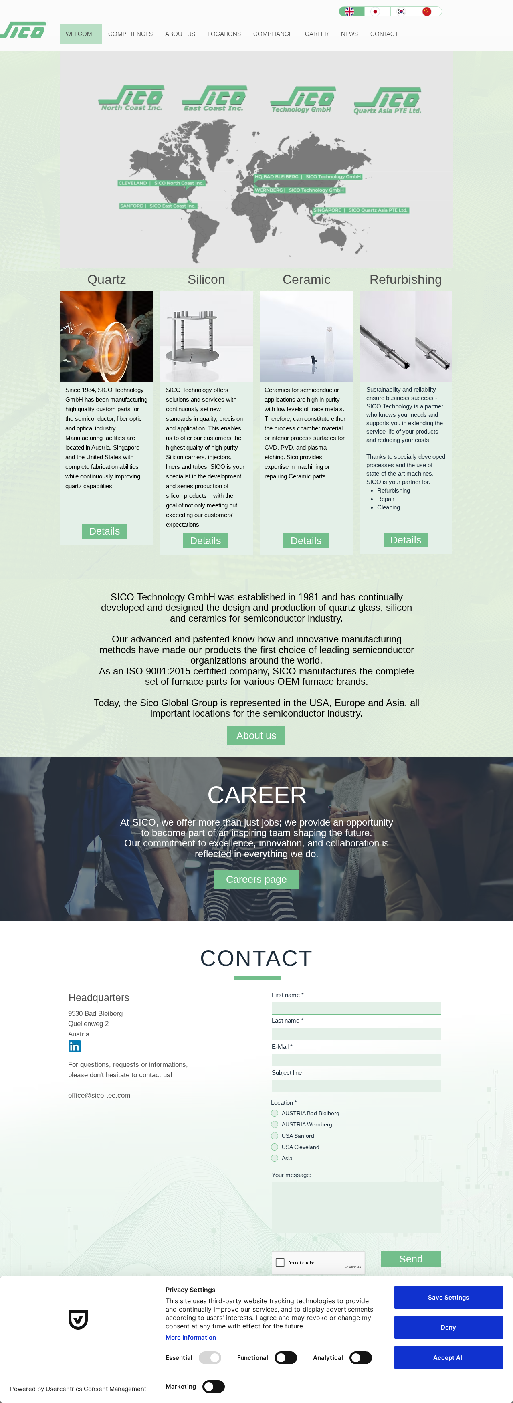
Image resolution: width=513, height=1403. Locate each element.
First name (286, 995)
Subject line (287, 1073)
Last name (285, 1020)
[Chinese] (429, 11)
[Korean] (403, 11)
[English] (351, 11)
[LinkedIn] (75, 1046)
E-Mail (280, 1047)
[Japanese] (377, 11)
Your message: (291, 1175)
